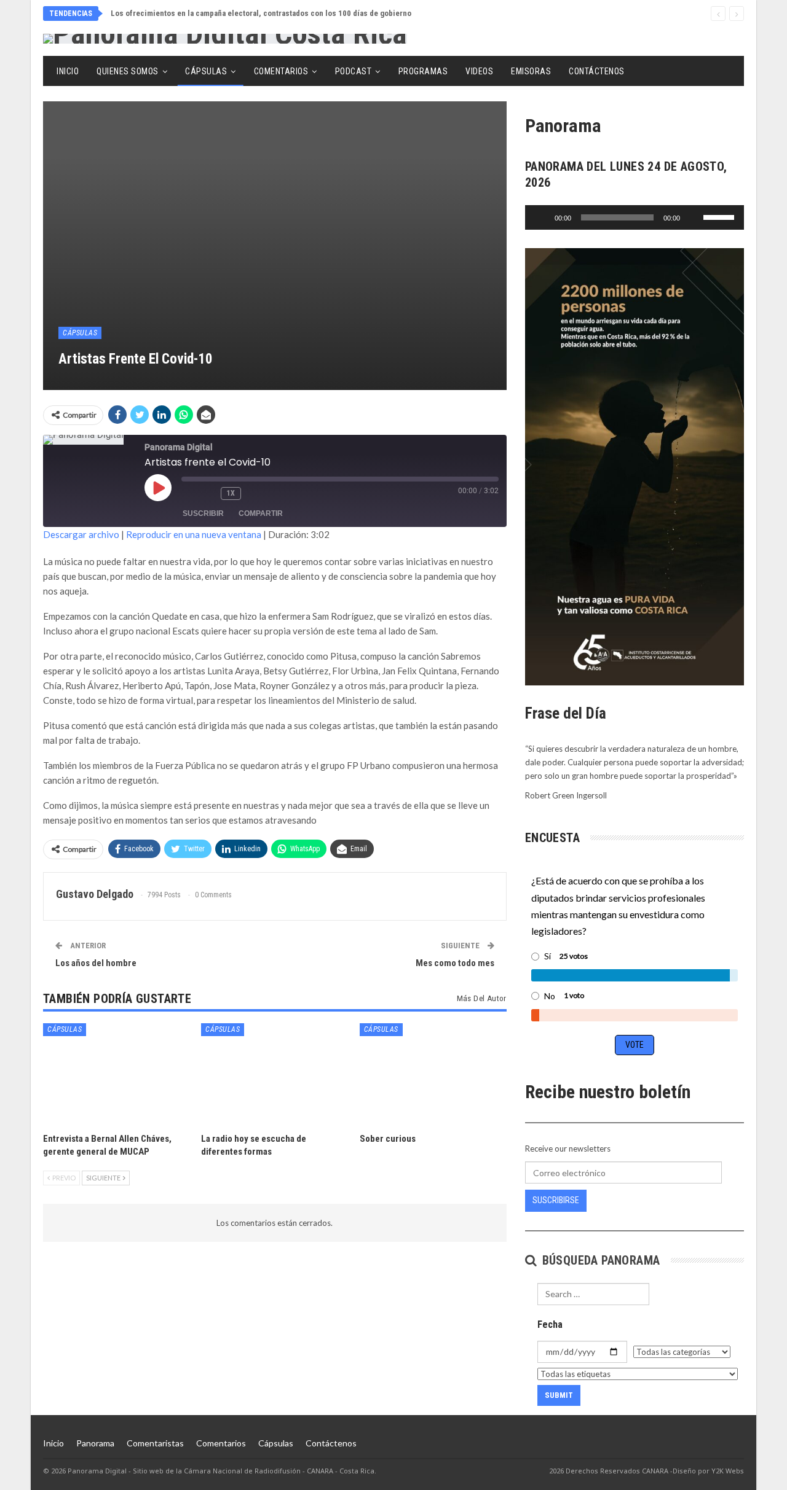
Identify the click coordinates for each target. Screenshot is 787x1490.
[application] (634, 217)
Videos (479, 71)
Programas (423, 71)
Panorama (95, 1443)
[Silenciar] (693, 217)
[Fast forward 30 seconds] (254, 494)
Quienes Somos (128, 71)
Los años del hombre (95, 963)
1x (231, 493)
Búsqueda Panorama (599, 1260)
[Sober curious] (433, 1074)
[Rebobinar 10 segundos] (208, 494)
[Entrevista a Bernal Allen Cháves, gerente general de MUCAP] (116, 1074)
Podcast (353, 71)
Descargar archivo (81, 534)
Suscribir (203, 513)
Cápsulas (206, 71)
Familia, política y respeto (158, 13)
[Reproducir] (541, 217)
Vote (634, 1045)
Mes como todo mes (455, 963)
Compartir (261, 513)
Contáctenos (597, 71)
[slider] (720, 216)
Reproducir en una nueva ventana (193, 534)
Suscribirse (555, 1200)
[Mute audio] (188, 493)
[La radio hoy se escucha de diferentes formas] (274, 1074)
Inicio (68, 71)
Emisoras (531, 71)
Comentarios (281, 71)
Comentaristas (155, 1443)
